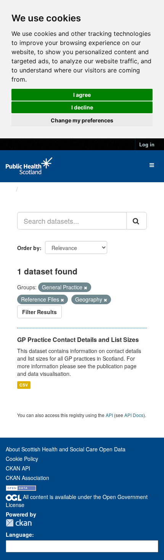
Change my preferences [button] (82, 120)
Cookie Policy (22, 458)
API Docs (133, 415)
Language (19, 534)
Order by (28, 248)
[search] (136, 220)
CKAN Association (27, 477)
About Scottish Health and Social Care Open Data (65, 449)
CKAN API (18, 468)
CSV (23, 385)
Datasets (36, 189)
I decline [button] (82, 107)
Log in (146, 144)
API (109, 415)
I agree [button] (82, 94)
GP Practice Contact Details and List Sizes (78, 339)
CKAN (19, 523)
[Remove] (85, 287)
